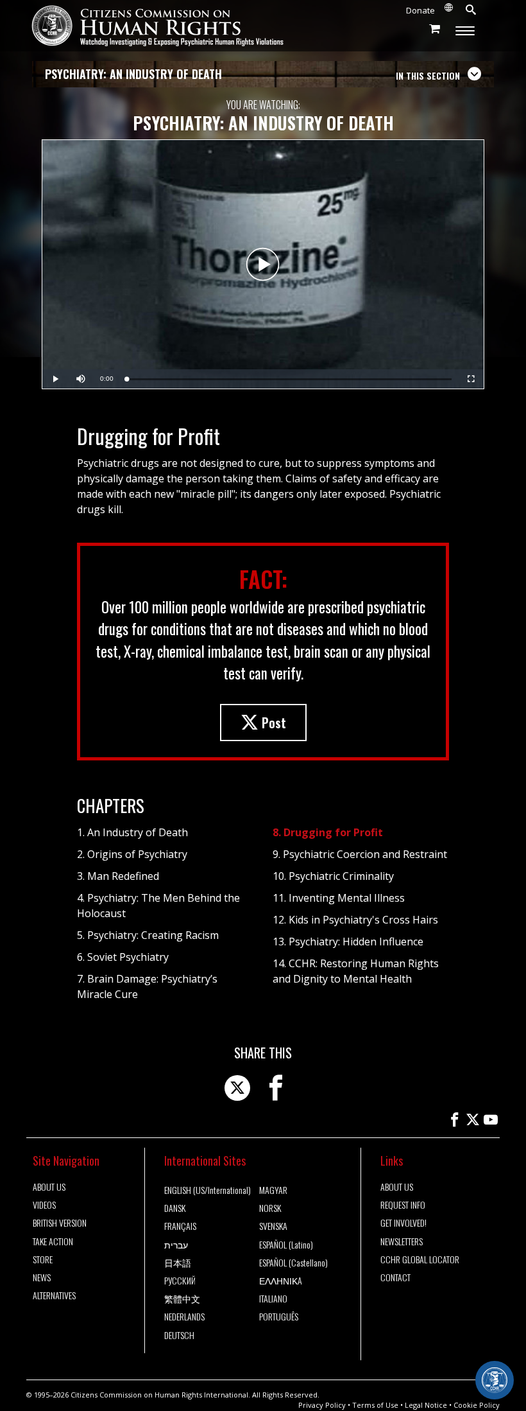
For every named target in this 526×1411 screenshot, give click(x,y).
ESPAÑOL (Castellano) (293, 1262)
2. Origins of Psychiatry (132, 854)
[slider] (289, 379)
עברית (176, 1244)
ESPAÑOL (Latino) (286, 1244)
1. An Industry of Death (132, 832)
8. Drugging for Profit (328, 832)
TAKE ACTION (53, 1241)
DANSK (174, 1208)
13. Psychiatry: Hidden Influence (348, 941)
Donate (420, 10)
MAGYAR (273, 1190)
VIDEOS (44, 1205)
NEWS (42, 1277)
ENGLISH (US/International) (207, 1190)
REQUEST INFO (402, 1205)
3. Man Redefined (118, 876)
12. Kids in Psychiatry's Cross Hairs (355, 920)
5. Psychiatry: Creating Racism (148, 935)
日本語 (177, 1262)
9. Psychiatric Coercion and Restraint (360, 854)
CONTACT (395, 1277)
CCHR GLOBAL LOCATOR (419, 1259)
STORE (43, 1259)
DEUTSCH (179, 1335)
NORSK (270, 1208)
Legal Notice (426, 1405)
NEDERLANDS (184, 1316)
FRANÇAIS (180, 1226)
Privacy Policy (322, 1405)
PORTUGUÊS (278, 1316)
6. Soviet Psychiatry (123, 957)
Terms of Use (375, 1405)
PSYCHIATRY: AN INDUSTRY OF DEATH (133, 74)
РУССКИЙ (180, 1280)
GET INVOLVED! (403, 1223)
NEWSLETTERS (401, 1241)
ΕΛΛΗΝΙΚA (280, 1280)
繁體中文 (182, 1298)
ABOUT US (49, 1187)
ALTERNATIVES (54, 1295)
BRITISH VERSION (60, 1223)
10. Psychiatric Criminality (333, 876)
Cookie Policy (477, 1405)
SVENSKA (273, 1226)
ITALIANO (273, 1298)
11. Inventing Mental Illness (339, 898)
